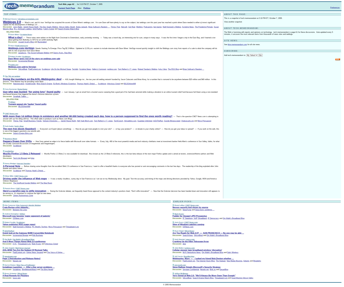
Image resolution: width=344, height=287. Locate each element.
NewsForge (187, 210)
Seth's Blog (19, 126)
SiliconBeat (22, 69)
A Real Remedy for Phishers (16, 275)
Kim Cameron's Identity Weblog (28, 205)
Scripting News (188, 27)
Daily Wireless (232, 252)
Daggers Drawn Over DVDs (17, 141)
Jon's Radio (17, 27)
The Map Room (46, 183)
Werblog (139, 27)
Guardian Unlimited (144, 121)
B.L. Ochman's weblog (23, 29)
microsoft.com (180, 265)
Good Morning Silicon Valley (242, 278)
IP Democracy (213, 218)
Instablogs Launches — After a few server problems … (29, 267)
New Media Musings (234, 261)
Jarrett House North (30, 27)
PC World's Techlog (39, 227)
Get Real (131, 27)
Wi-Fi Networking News (192, 252)
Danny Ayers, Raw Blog (62, 53)
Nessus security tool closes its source (190, 207)
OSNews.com (18, 218)
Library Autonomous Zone (23, 196)
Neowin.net (17, 261)
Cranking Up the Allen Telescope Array (191, 241)
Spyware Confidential (191, 269)
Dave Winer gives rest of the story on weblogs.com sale (34, 58)
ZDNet (12, 102)
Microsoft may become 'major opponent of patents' (26, 216)
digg (32, 158)
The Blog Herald (47, 269)
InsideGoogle (30, 84)
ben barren (157, 27)
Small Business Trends (33, 121)
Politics (86, 8)
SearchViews (188, 235)
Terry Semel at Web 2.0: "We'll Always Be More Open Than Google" (204, 275)
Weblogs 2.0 (12, 22)
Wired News (22, 273)
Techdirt (75, 69)
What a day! (15, 37)
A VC (15, 244)
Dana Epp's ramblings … (204, 210)
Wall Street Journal (22, 248)
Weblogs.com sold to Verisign (22, 67)
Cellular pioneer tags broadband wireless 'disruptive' (197, 250)
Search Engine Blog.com (23, 133)
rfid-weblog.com (130, 121)
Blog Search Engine (44, 84)
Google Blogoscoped (172, 121)
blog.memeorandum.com (237, 44)
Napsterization (18, 84)
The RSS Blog (173, 69)
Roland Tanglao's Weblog (147, 69)
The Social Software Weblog (38, 53)
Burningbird (42, 42)
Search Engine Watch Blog (68, 29)
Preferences (335, 8)
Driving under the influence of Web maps (25, 178)
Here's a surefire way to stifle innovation (24, 191)
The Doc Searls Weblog (49, 27)
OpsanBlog (224, 269)
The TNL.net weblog (12, 76)
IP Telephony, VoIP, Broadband (195, 218)
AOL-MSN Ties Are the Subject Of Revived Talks (25, 250)
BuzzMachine (189, 256)
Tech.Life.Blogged (20, 158)
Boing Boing (22, 89)
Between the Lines (20, 210)
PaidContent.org (21, 46)
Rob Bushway (37, 235)
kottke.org (14, 65)
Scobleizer (26, 56)
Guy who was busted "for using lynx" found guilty (31, 91)
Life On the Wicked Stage (61, 69)
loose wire (17, 278)
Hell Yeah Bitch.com (85, 121)
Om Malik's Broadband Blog (23, 239)
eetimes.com (190, 248)
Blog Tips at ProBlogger (26, 265)
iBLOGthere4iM (130, 84)
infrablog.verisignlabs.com (28, 19)
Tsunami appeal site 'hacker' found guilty (27, 104)
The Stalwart (221, 261)
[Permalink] (3, 19)
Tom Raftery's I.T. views (127, 69)
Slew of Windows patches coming (188, 224)
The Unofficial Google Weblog (24, 183)
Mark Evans (36, 244)
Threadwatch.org (72, 227)
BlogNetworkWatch (29, 269)
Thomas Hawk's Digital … (87, 84)
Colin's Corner (48, 29)
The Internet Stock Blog (205, 261)
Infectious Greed (113, 84)
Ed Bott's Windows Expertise (64, 84)
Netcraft (124, 27)
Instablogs (17, 269)
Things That (115, 27)
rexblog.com (112, 69)
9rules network (81, 27)
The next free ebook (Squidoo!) (19, 129)
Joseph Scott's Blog (26, 42)
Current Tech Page (66, 8)
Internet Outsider (23, 163)
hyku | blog (162, 69)
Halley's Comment (99, 69)
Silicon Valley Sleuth (67, 27)
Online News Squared (34, 252)
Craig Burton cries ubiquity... (16, 207)
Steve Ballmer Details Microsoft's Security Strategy (197, 267)
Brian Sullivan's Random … (99, 27)
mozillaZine (9, 151)
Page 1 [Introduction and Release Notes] (21, 258)
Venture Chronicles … (51, 121)
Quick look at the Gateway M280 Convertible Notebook (28, 233)
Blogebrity (257, 261)
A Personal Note (11, 166)
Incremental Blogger (26, 61)
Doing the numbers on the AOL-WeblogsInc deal (32, 79)
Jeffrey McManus (181, 273)
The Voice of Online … (56, 252)
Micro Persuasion (204, 121)
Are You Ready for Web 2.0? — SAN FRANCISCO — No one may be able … (208, 233)
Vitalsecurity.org (187, 121)
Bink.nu (213, 269)
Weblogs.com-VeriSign (21, 48)
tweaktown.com (11, 256)
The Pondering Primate (204, 27)
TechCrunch (118, 121)
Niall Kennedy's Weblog (172, 27)
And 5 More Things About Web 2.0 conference (24, 241)
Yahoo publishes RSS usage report (19, 224)
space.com (190, 239)
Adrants (246, 261)
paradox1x (22, 53)
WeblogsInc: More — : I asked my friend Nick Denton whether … (203, 258)
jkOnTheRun (37, 29)
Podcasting (148, 27)
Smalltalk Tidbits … (20, 96)
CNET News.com (11, 114)
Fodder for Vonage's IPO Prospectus (190, 216)
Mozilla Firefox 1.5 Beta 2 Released (21, 153)
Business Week (11, 139)
